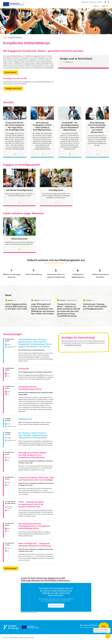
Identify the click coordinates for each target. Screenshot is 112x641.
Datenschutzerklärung (13, 637)
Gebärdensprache (85, 2)
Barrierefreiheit (30, 637)
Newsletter (100, 2)
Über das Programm (10, 72)
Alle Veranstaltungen (10, 568)
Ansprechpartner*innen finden (73, 345)
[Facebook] (108, 2)
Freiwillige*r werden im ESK (13, 88)
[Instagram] (105, 2)
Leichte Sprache (93, 2)
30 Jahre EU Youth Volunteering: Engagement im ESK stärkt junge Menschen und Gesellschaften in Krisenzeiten (45, 579)
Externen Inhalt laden (56, 605)
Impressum (5, 637)
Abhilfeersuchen (22, 637)
